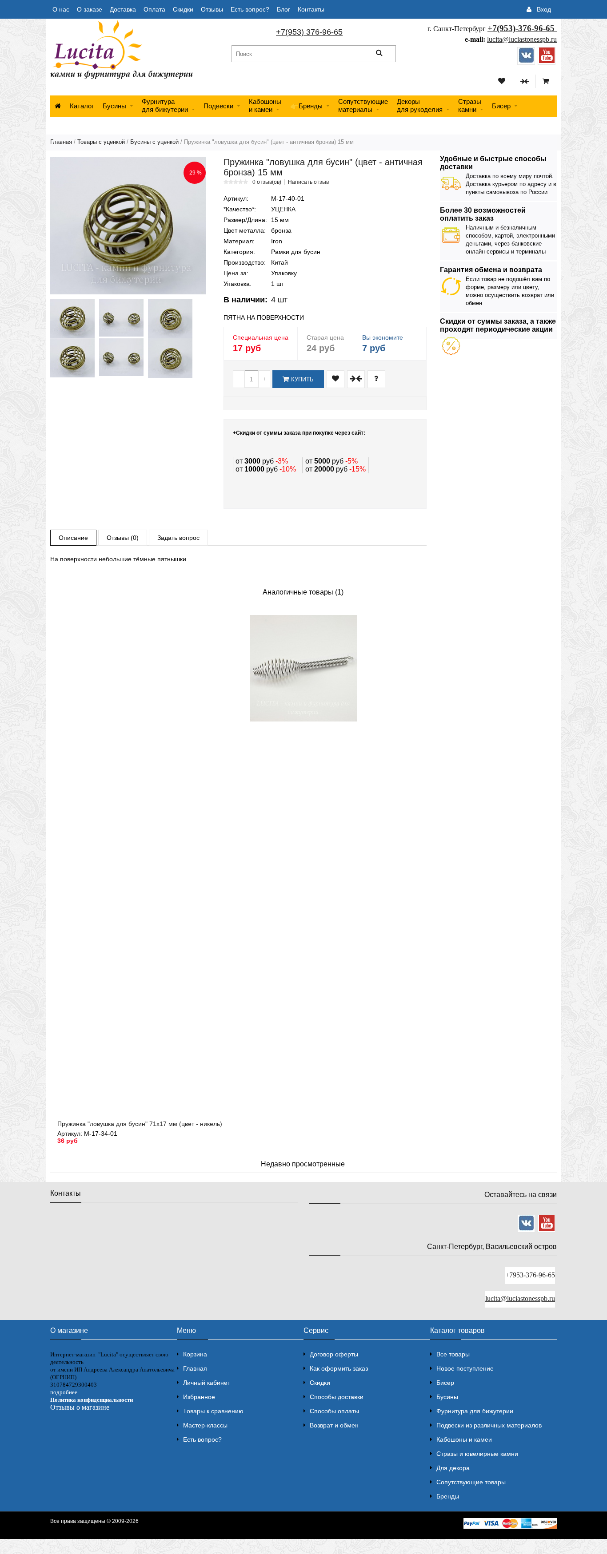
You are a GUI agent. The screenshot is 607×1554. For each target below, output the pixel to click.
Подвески (218, 106)
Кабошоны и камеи (464, 1439)
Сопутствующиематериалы (363, 105)
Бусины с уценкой (154, 142)
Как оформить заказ (339, 1368)
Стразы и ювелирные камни (477, 1453)
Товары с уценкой (101, 142)
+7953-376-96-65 (530, 1275)
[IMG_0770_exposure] (121, 357)
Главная (61, 142)
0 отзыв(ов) (266, 182)
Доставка (123, 9)
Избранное (199, 1396)
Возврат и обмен (334, 1425)
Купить (302, 379)
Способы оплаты (334, 1411)
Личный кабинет (206, 1382)
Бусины (114, 106)
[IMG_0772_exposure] (170, 358)
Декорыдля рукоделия (420, 105)
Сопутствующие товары (471, 1482)
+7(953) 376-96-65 (309, 32)
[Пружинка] (128, 225)
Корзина (195, 1354)
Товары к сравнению (213, 1411)
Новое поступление (465, 1368)
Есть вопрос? (250, 9)
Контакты (311, 9)
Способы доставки (336, 1396)
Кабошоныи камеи (265, 105)
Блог (283, 9)
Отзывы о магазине (79, 1407)
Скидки (183, 9)
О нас (60, 9)
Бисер (501, 106)
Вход (544, 9)
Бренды (447, 1496)
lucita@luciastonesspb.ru (522, 39)
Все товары (453, 1354)
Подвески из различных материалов (489, 1425)
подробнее (63, 1392)
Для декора (453, 1467)
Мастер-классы (205, 1425)
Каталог (82, 106)
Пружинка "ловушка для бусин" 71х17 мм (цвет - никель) (139, 1123)
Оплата (154, 9)
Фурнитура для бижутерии (165, 105)
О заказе (89, 9)
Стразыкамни (469, 105)
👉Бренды (306, 106)
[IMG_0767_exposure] (72, 357)
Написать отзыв (308, 182)
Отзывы (212, 9)
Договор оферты (334, 1354)
